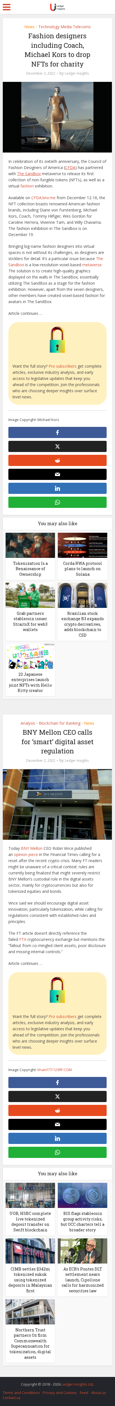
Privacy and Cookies (60, 1392)
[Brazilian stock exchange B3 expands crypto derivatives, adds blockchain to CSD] (82, 594)
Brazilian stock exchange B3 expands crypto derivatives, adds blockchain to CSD (82, 624)
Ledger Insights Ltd (77, 1384)
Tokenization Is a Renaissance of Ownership (30, 569)
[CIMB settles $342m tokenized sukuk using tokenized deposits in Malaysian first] (30, 1250)
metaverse (92, 264)
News (29, 26)
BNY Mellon (31, 848)
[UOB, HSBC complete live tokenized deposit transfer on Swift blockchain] (30, 1195)
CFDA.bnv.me (43, 197)
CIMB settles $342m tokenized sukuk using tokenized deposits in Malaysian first (30, 1279)
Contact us (12, 1397)
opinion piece (26, 854)
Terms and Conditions (21, 1392)
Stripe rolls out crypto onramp (54, 1381)
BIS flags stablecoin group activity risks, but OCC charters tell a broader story (82, 1222)
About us (98, 1392)
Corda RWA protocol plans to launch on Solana (82, 569)
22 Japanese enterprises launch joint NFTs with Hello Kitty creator (30, 682)
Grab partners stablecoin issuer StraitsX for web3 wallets (30, 621)
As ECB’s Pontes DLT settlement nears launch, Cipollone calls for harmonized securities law (83, 1279)
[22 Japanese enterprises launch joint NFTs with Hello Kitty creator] (30, 655)
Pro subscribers (62, 366)
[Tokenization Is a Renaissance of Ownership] (30, 545)
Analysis (28, 723)
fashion (27, 186)
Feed (84, 1392)
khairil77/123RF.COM (54, 1069)
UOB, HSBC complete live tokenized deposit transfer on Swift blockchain (30, 1222)
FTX (22, 939)
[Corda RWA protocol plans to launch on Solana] (82, 545)
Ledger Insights (77, 73)
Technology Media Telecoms (64, 26)
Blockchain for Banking (59, 723)
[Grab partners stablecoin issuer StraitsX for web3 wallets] (30, 594)
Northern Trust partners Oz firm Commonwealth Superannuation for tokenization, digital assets (30, 1343)
